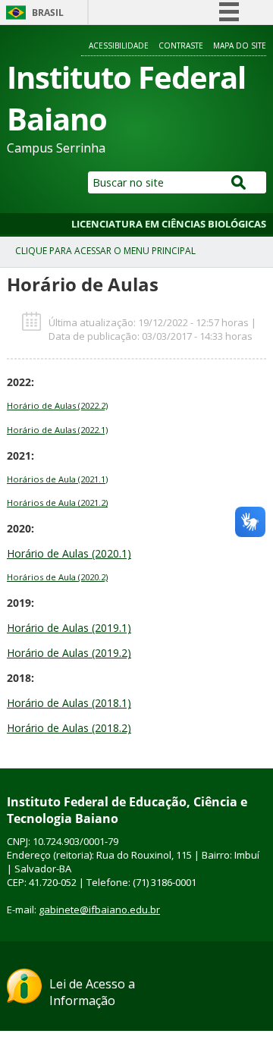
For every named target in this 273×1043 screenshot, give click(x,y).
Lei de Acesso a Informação (92, 992)
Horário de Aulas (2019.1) (69, 627)
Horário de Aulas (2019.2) (69, 653)
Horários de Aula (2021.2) (57, 502)
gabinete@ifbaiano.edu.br (99, 909)
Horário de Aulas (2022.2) (57, 405)
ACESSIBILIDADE (119, 45)
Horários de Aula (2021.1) (57, 479)
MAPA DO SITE (239, 45)
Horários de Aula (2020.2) (57, 577)
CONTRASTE (180, 45)
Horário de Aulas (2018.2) (69, 728)
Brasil (48, 12)
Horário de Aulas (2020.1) (69, 553)
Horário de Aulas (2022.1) (57, 429)
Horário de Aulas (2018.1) (69, 703)
